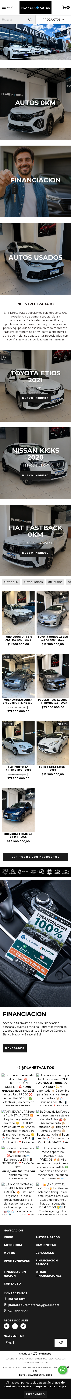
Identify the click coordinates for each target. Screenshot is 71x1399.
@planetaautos (37, 1068)
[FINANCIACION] (35, 943)
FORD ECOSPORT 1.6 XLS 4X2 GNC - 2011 (18, 638)
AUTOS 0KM (13, 1245)
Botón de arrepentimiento (35, 1375)
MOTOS (9, 1253)
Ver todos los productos (36, 857)
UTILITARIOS (55, 582)
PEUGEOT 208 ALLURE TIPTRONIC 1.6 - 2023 (52, 701)
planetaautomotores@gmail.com (33, 1305)
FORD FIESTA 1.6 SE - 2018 (52, 768)
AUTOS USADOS (33, 582)
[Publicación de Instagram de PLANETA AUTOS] (18, 1088)
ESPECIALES (45, 1253)
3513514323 (16, 1299)
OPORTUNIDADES (17, 1260)
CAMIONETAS (46, 1245)
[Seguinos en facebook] (15, 1326)
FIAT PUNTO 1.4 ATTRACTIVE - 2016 (18, 768)
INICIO (8, 1237)
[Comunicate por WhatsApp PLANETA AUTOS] (62, 1370)
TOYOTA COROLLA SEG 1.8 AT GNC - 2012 (52, 638)
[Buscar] (30, 19)
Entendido (35, 1394)
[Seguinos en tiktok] (23, 1326)
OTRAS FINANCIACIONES (49, 1274)
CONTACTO (12, 1283)
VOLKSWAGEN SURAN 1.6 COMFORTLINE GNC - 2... (18, 701)
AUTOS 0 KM (11, 582)
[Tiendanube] (35, 1355)
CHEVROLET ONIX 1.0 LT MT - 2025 (18, 835)
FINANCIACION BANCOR (47, 1262)
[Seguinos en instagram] (6, 1326)
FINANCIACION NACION (15, 1274)
